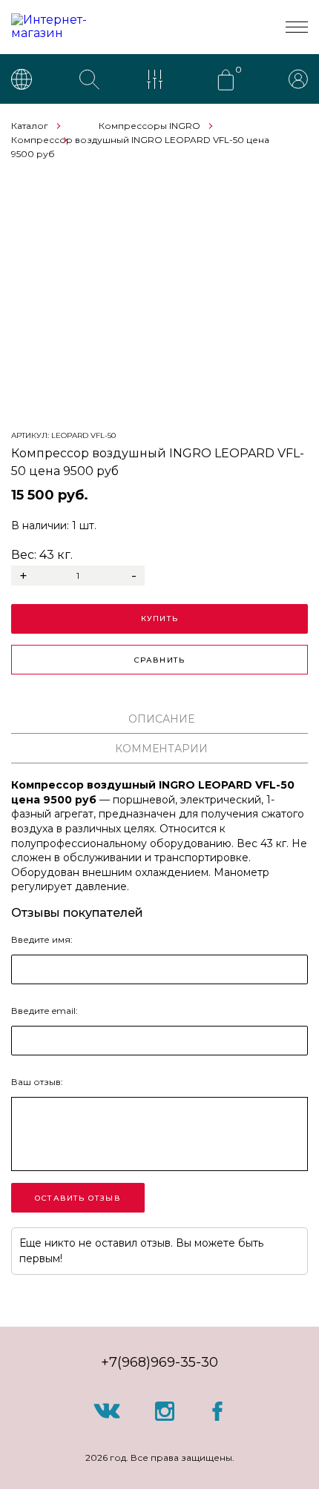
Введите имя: (42, 939)
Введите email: (44, 1010)
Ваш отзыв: (37, 1081)
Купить (159, 618)
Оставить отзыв (78, 1198)
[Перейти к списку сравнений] (158, 81)
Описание (161, 719)
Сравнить (159, 660)
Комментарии (161, 748)
